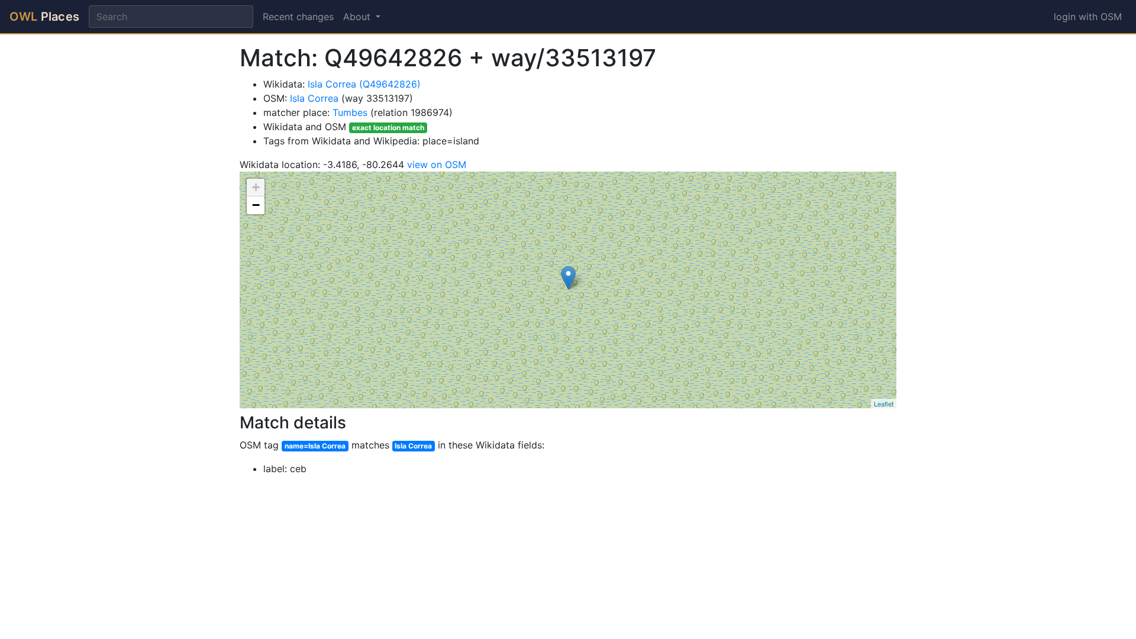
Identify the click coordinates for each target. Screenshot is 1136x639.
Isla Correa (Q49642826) (364, 84)
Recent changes (298, 16)
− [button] (256, 205)
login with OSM (1088, 16)
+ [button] (256, 187)
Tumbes (350, 112)
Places (44, 16)
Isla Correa (314, 98)
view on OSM (436, 164)
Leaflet (883, 403)
